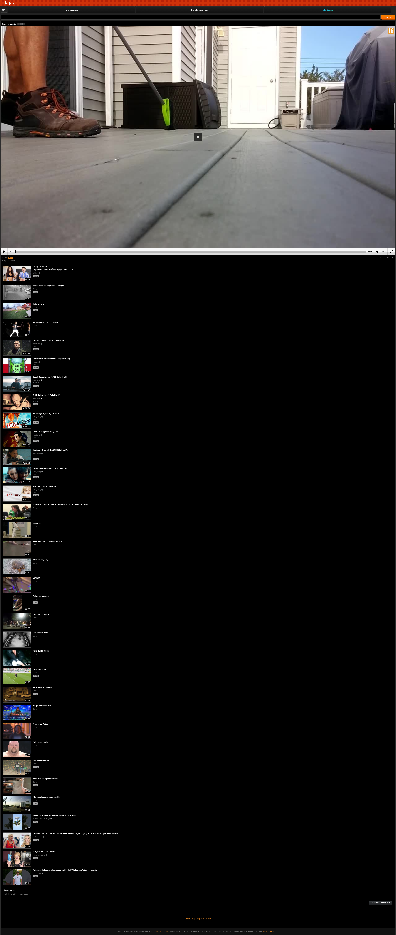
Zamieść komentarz (380, 902)
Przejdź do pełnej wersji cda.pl (198, 919)
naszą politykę (162, 931)
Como (10, 258)
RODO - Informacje (271, 931)
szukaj (388, 17)
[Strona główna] (8, 3)
